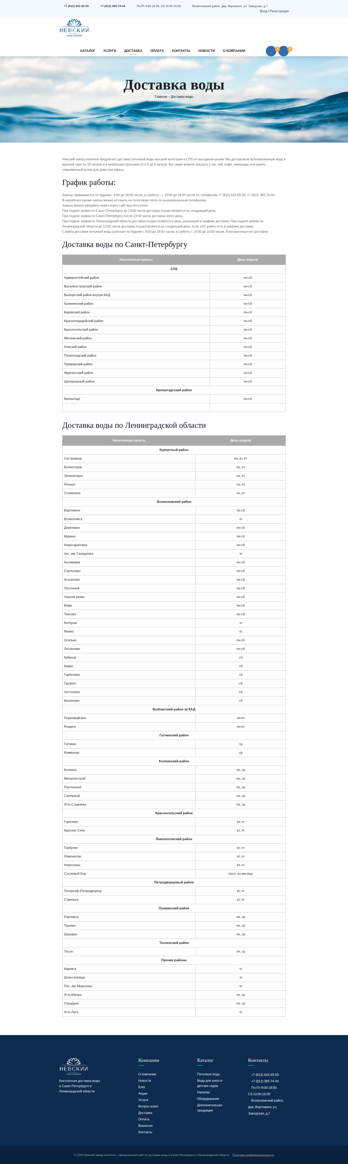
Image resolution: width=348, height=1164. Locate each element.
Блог (141, 1087)
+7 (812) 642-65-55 (76, 6)
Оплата (157, 50)
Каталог (87, 50)
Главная (161, 96)
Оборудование (208, 1098)
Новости (206, 50)
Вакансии (145, 1125)
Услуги (109, 50)
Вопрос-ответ (148, 1106)
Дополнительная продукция (209, 1107)
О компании (234, 50)
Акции (142, 1093)
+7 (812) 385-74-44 (112, 6)
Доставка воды (182, 96)
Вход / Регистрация (274, 11)
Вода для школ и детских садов (209, 1083)
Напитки (203, 1092)
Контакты (181, 50)
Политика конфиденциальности (253, 1155)
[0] (271, 51)
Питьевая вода (208, 1074)
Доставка (133, 50)
